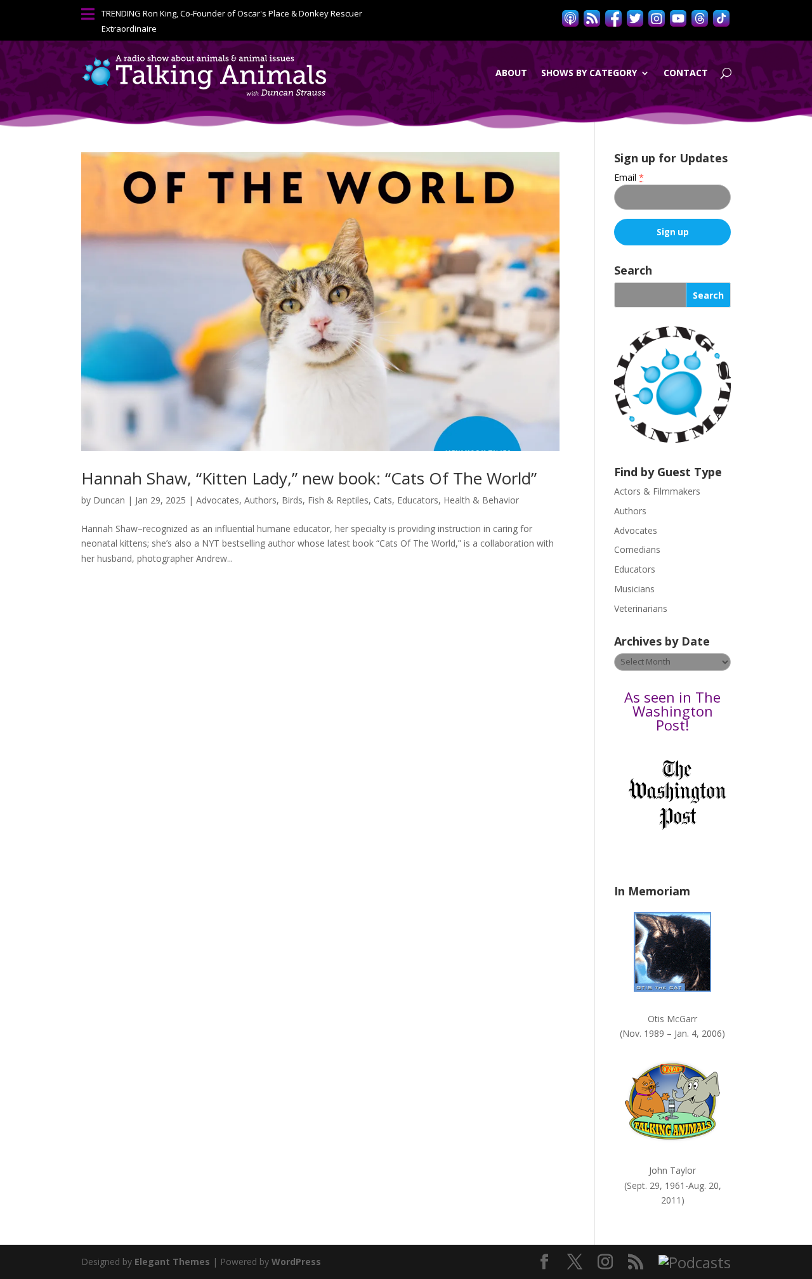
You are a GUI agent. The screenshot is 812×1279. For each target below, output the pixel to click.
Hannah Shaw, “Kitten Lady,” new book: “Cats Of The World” (309, 478)
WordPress (296, 1262)
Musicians (634, 589)
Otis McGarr (672, 1019)
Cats (383, 500)
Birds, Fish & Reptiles (325, 500)
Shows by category (589, 73)
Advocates (217, 500)
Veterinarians (640, 608)
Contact (686, 73)
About (511, 73)
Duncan (109, 500)
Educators (417, 500)
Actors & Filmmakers (657, 491)
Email (629, 177)
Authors (260, 500)
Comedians (637, 549)
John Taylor (672, 1170)
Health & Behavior (481, 500)
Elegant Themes (172, 1262)
